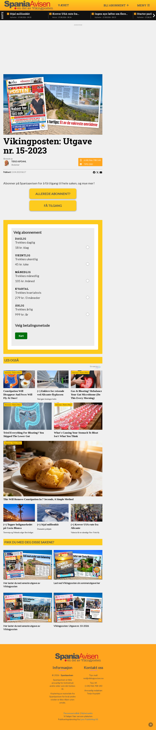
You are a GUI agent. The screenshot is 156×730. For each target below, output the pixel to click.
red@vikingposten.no (93, 678)
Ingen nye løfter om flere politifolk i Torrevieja (110, 13)
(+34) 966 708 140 (92, 160)
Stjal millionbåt (20, 13)
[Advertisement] (78, 49)
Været (63, 5)
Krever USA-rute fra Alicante (64, 13)
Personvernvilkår (72, 713)
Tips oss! (88, 164)
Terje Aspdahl (93, 693)
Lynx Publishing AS (89, 719)
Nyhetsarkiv (87, 713)
